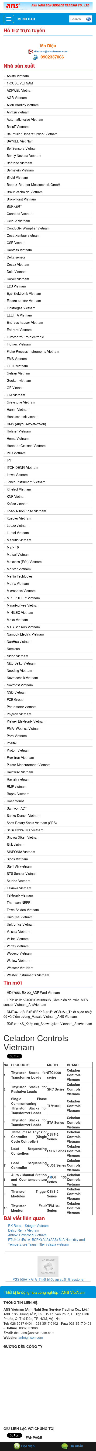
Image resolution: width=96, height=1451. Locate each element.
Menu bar (26, 19)
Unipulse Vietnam (20, 917)
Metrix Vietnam (18, 583)
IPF (9, 460)
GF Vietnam (15, 387)
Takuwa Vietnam (19, 888)
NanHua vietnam (19, 641)
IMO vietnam (16, 453)
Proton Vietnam (18, 750)
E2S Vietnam (16, 286)
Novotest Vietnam (20, 685)
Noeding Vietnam (19, 670)
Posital (12, 743)
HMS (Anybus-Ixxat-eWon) (26, 424)
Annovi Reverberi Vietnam (27, 1235)
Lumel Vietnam (18, 532)
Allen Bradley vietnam (23, 104)
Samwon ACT (17, 808)
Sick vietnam (16, 844)
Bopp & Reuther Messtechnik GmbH (33, 184)
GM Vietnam (16, 395)
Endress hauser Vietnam (25, 322)
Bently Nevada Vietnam (24, 155)
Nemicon (13, 648)
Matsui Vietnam (18, 554)
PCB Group (15, 699)
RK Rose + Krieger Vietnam (28, 1225)
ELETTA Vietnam (19, 315)
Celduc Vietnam (18, 220)
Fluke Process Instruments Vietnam (33, 351)
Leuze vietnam (17, 525)
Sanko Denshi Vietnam (23, 815)
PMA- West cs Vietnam (24, 728)
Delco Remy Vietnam (23, 1230)
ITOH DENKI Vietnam (22, 467)
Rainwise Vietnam (20, 772)
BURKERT (14, 206)
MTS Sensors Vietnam (23, 627)
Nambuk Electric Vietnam (25, 634)
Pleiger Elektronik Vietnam (26, 721)
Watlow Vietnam (18, 960)
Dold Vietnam (17, 271)
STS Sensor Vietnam (22, 873)
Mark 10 (13, 547)
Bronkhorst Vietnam (21, 199)
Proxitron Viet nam (20, 757)
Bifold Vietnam (17, 177)
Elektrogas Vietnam (21, 307)
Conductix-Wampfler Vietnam (28, 228)
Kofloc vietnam (17, 503)
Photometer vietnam (22, 706)
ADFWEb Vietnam (20, 90)
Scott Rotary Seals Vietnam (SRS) (32, 822)
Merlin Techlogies (20, 576)
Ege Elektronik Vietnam (24, 293)
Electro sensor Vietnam (24, 300)
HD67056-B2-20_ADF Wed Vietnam (33, 992)
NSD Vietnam (17, 692)
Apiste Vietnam (18, 75)
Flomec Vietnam (19, 344)
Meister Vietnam (19, 569)
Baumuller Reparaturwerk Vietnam (32, 133)
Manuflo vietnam (19, 540)
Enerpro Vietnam (19, 329)
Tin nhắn (75, 1446)
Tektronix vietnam (20, 895)
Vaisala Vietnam (18, 931)
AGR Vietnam (17, 97)
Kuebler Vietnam (19, 518)
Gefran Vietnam (18, 373)
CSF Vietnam (16, 242)
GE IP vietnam (17, 366)
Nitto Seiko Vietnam (21, 663)
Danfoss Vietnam (19, 249)
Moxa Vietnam (17, 619)
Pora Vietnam (17, 735)
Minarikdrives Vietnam (23, 605)
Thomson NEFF (18, 902)
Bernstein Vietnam (20, 170)
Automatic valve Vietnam (25, 119)
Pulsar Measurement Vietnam (29, 764)
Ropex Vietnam (18, 793)
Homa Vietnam (18, 438)
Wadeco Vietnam (19, 953)
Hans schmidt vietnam (23, 416)
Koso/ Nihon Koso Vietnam (26, 511)
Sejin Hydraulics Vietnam (25, 830)
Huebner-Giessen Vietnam (26, 445)
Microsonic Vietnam (21, 590)
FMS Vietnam (17, 358)
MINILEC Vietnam (20, 612)
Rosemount (15, 801)
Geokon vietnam (19, 380)
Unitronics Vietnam (20, 924)
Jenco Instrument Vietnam (26, 482)
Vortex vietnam (18, 946)
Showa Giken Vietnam (23, 837)
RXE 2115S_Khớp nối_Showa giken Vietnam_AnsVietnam (49, 1023)
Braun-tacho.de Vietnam (25, 191)
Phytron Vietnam (19, 714)
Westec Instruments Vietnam (28, 975)
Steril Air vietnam (19, 866)
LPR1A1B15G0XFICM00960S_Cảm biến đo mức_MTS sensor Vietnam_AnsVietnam (45, 1002)
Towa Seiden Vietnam (23, 909)
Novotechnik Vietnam (22, 677)
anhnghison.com (30, 1337)
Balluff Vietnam (18, 126)
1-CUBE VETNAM (20, 83)
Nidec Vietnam (17, 656)
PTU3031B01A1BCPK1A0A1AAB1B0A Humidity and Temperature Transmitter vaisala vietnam (46, 1242)
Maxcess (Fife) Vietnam (24, 561)
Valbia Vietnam (18, 938)
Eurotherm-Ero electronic (25, 337)
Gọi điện (27, 1446)
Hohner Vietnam (19, 431)
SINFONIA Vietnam (21, 851)
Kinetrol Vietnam (19, 489)
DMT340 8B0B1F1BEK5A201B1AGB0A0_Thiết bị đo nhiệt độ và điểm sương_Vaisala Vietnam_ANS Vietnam (47, 1014)
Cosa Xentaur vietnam (23, 235)
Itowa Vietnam (17, 474)
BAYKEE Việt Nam (20, 141)
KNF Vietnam (16, 496)
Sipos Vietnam (17, 859)
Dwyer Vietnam (18, 278)
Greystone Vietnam (21, 402)
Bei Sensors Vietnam (22, 148)
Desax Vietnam (18, 264)
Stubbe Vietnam (18, 880)
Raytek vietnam (18, 779)
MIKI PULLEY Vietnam (23, 598)
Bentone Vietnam (19, 162)
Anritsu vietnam (18, 112)
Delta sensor (16, 257)
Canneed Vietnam (20, 213)
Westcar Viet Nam (20, 967)
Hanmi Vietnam (18, 409)
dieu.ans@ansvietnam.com (51, 51)
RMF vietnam (17, 786)
